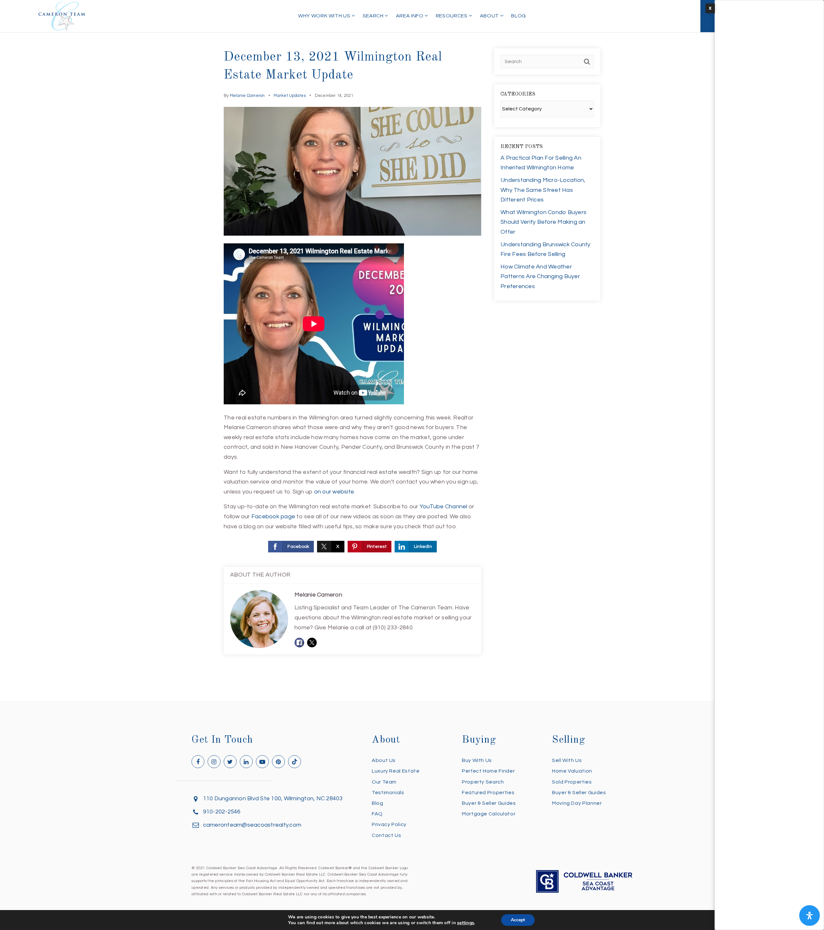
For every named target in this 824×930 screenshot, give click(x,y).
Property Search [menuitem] (483, 781)
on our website (334, 492)
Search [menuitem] (374, 15)
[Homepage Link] (62, 16)
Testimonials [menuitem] (388, 792)
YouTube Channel (443, 506)
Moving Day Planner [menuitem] (577, 803)
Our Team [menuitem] (384, 781)
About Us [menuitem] (384, 760)
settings (465, 923)
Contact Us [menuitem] (386, 835)
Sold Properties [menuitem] (572, 781)
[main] (412, 350)
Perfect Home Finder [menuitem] (488, 771)
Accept (518, 920)
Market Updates (290, 95)
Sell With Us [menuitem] (567, 760)
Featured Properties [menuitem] (488, 792)
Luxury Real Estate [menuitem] (396, 771)
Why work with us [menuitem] (324, 15)
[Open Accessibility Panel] (809, 915)
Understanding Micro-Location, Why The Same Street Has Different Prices (543, 190)
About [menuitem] (490, 15)
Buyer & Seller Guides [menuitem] (489, 803)
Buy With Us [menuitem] (477, 760)
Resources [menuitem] (452, 15)
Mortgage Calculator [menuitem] (488, 813)
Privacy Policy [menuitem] (389, 824)
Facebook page (273, 516)
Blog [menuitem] (518, 15)
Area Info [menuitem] (410, 15)
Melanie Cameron (247, 95)
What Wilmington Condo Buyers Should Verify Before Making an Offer (543, 222)
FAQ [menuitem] (377, 813)
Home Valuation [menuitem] (572, 771)
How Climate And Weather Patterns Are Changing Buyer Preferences (540, 276)
